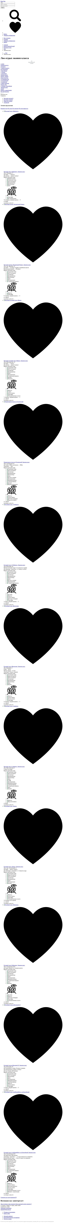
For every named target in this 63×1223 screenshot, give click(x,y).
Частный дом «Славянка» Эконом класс (14, 766)
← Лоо (5, 53)
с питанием (4, 73)
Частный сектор (8, 98)
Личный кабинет (8, 1216)
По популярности (23, 108)
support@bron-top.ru (6, 1209)
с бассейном (4, 71)
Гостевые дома (8, 99)
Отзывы (6, 39)
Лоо (5, 49)
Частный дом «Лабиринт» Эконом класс (14, 171)
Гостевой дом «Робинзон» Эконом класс (14, 965)
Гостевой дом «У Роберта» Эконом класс (14, 565)
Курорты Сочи (7, 47)
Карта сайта (7, 1213)
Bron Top (3, 1)
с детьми (3, 72)
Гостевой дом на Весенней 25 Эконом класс (15, 1065)
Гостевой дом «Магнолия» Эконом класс (14, 666)
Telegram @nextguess (6, 1208)
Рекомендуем (4, 108)
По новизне (15, 108)
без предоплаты (5, 91)
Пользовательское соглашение (12, 1217)
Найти (2, 7)
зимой (2, 89)
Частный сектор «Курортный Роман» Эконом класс (17, 264)
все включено (4, 69)
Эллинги (6, 102)
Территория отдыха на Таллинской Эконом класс (17, 462)
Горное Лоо (4, 84)
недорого (3, 66)
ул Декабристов (5, 79)
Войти (5, 34)
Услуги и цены (7, 1219)
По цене (10, 108)
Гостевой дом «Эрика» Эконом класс (13, 866)
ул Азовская (4, 82)
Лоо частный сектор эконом (24, 1204)
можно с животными (6, 90)
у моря (2, 64)
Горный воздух (5, 65)
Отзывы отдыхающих (9, 1212)
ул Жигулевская (5, 83)
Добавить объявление (9, 35)
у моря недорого (5, 68)
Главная (6, 44)
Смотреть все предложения (8, 1197)
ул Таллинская (4, 80)
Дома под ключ (8, 101)
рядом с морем (4, 76)
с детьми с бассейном (6, 86)
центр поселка (4, 77)
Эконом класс (4, 87)
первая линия (4, 75)
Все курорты (7, 38)
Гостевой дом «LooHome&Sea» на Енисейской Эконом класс (20, 1152)
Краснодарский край (9, 46)
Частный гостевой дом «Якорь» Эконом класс (16, 360)
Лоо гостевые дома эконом (8, 1204)
